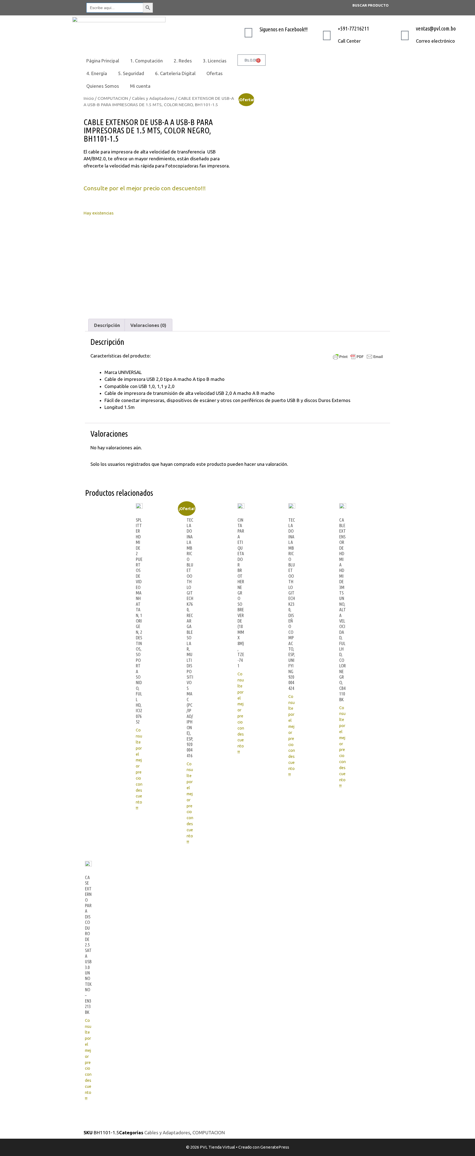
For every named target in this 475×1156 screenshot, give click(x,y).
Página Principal (102, 60)
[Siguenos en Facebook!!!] (248, 32)
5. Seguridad (131, 73)
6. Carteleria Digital (175, 73)
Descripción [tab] (107, 325)
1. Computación (146, 60)
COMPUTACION (113, 98)
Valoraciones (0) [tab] (148, 325)
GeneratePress (274, 1147)
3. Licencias (215, 60)
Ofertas (214, 73)
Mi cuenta (140, 86)
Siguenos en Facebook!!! (283, 29)
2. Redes (183, 60)
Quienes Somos (102, 86)
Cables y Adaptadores (153, 98)
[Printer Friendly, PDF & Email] (358, 356)
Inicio (89, 98)
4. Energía (96, 73)
